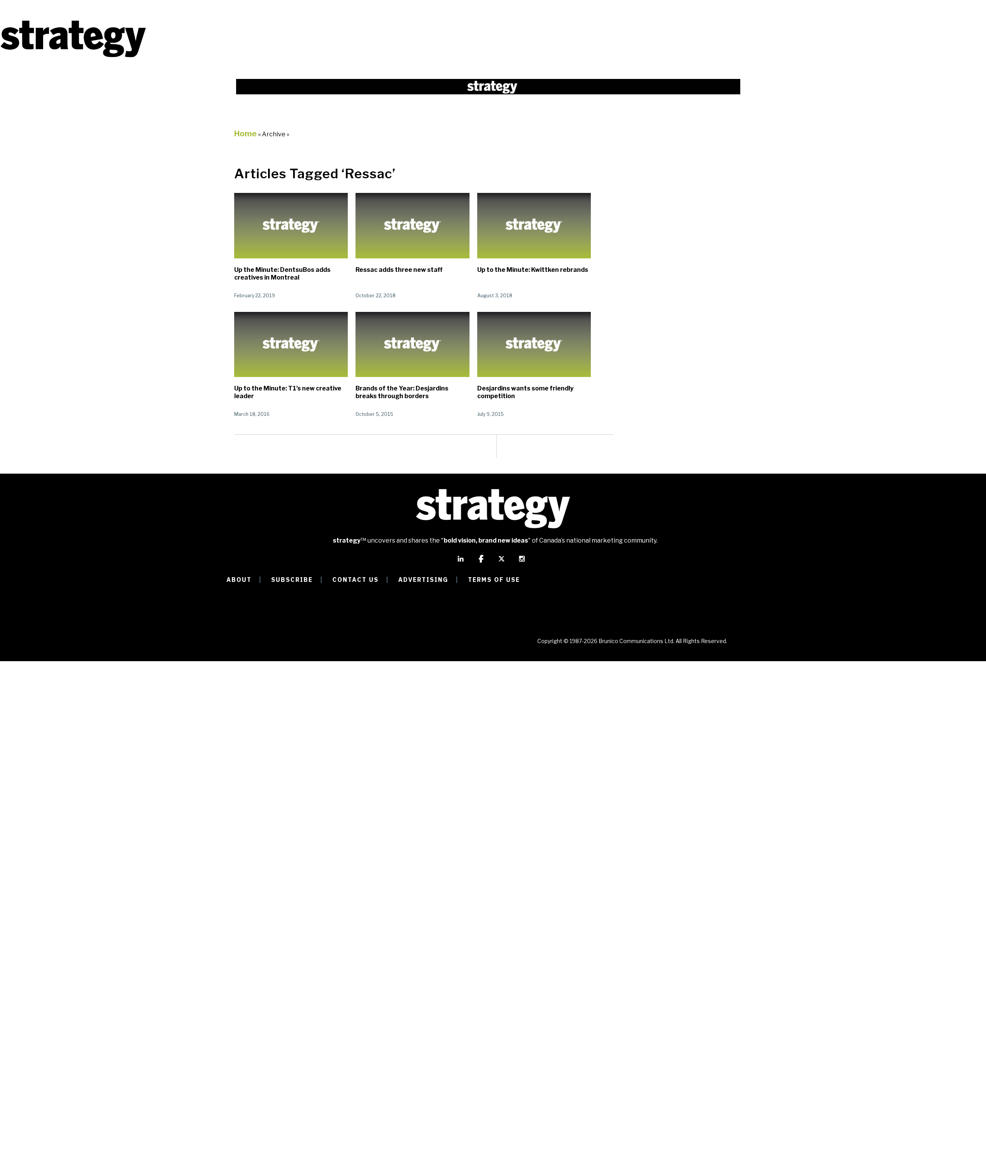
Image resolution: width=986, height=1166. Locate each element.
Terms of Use (494, 579)
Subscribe (292, 579)
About (239, 579)
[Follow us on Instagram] (522, 562)
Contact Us (355, 579)
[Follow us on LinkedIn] (460, 562)
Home (245, 133)
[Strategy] (73, 56)
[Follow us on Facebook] (481, 562)
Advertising (423, 579)
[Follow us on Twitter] (501, 562)
